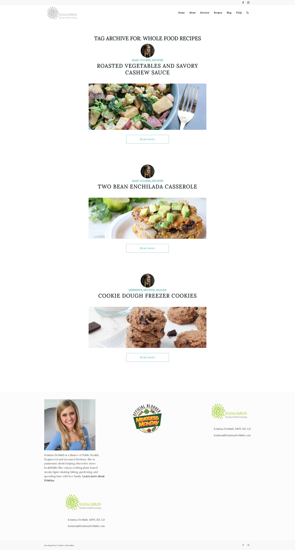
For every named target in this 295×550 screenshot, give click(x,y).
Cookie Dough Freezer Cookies (147, 295)
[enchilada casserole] (147, 218)
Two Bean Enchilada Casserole (147, 186)
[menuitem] (181, 12)
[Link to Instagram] (248, 2)
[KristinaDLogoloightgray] (62, 12)
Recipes (157, 60)
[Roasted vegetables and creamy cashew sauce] (147, 107)
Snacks (161, 290)
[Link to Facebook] (243, 2)
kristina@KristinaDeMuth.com (86, 526)
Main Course (141, 60)
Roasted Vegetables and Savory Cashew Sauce (147, 69)
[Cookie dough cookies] (147, 327)
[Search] (247, 12)
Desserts (135, 290)
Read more (147, 139)
